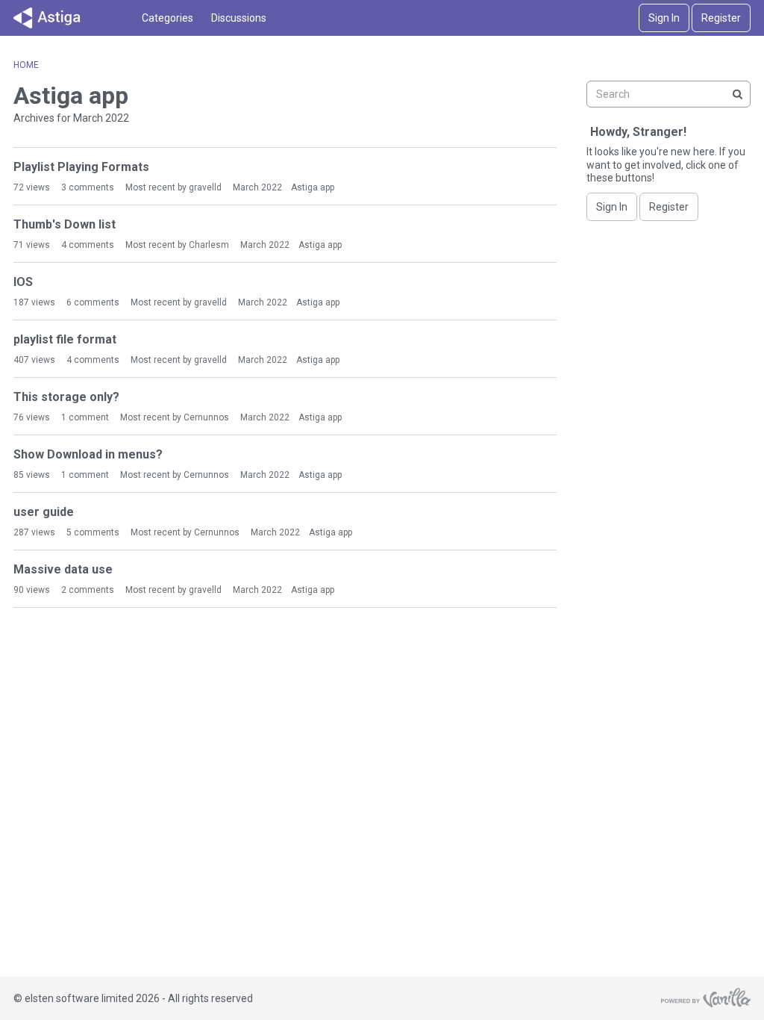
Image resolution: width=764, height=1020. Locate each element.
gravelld (205, 187)
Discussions (238, 18)
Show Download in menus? (88, 454)
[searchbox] (668, 94)
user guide (43, 512)
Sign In (664, 18)
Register (721, 18)
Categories (167, 18)
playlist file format (64, 339)
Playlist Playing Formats (81, 167)
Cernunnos (206, 417)
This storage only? (66, 397)
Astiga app (312, 187)
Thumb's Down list (64, 224)
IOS (23, 282)
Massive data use (63, 569)
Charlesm (209, 245)
